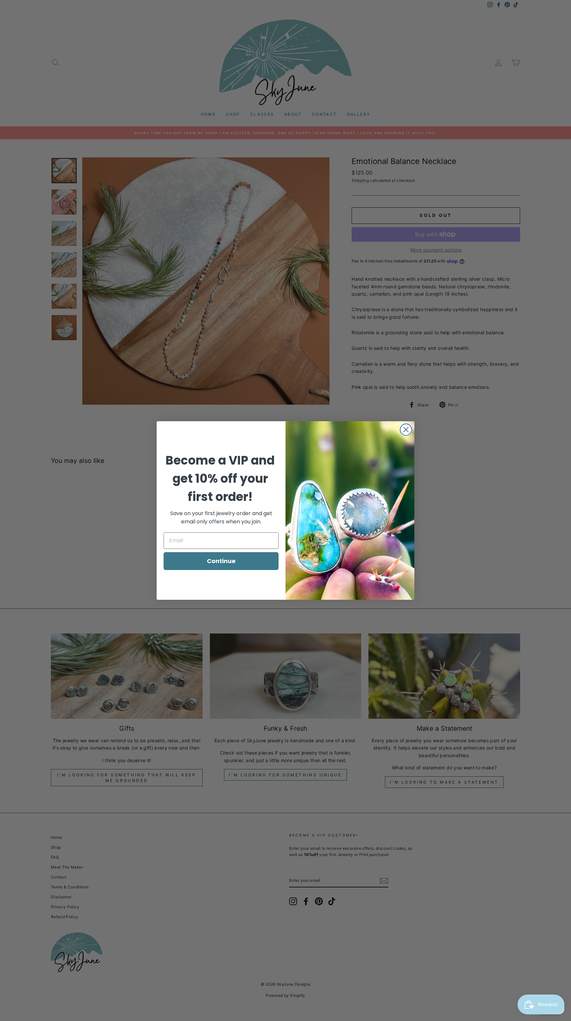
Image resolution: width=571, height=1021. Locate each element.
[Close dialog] (406, 429)
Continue (221, 561)
